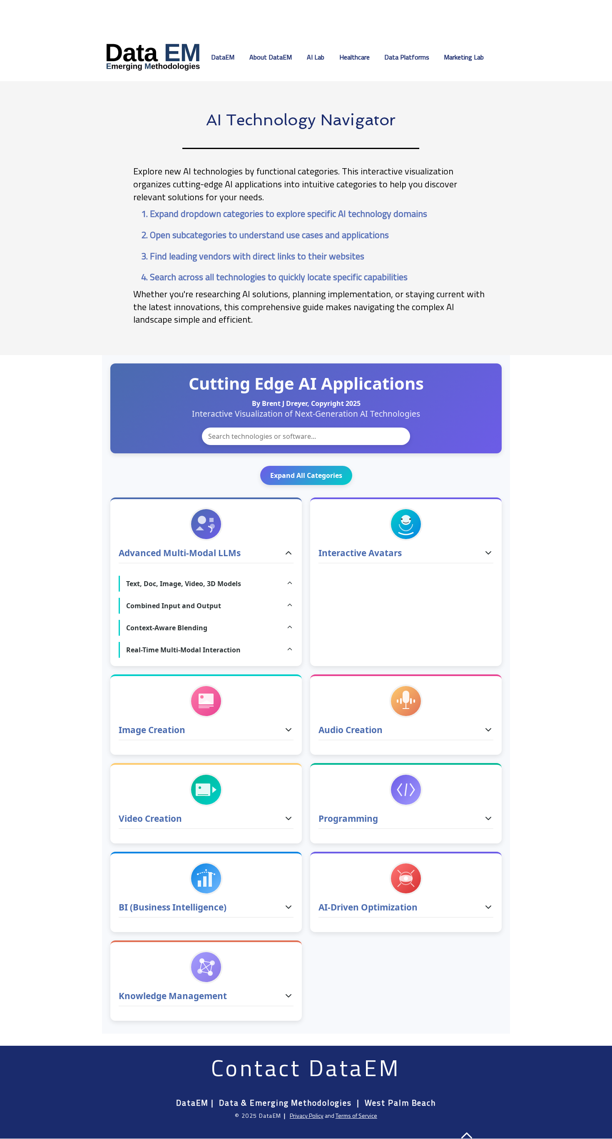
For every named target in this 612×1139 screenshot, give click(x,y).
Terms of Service (356, 1115)
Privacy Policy (306, 1115)
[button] (317, 57)
